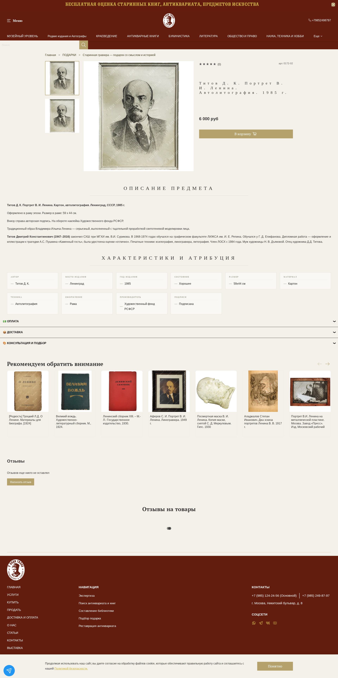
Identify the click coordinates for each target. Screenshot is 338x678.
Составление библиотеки (96, 611)
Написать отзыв (20, 482)
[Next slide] (187, 116)
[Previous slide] (90, 116)
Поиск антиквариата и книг (97, 603)
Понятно (275, 666)
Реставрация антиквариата (97, 626)
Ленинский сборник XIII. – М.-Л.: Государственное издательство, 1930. (122, 420)
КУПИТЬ (13, 602)
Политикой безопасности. (71, 668)
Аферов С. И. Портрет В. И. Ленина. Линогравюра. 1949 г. (168, 420)
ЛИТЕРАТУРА (208, 36)
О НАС (11, 625)
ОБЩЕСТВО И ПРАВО (242, 36)
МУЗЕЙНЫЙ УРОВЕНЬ (22, 36)
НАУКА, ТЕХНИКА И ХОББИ (285, 36)
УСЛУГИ (12, 595)
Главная (50, 55)
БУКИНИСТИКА (179, 36)
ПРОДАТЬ (14, 610)
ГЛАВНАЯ (13, 587)
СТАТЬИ (12, 633)
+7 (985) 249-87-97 (316, 595)
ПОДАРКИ (69, 55)
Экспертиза (87, 595)
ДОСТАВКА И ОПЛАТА (22, 617)
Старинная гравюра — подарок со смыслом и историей (119, 55)
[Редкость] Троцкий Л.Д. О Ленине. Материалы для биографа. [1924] (25, 420)
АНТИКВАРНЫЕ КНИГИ (143, 36)
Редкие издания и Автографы (67, 36)
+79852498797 (321, 20)
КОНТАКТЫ (15, 640)
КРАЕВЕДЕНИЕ (106, 36)
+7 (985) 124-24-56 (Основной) (274, 595)
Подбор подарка (90, 618)
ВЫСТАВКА (15, 648)
